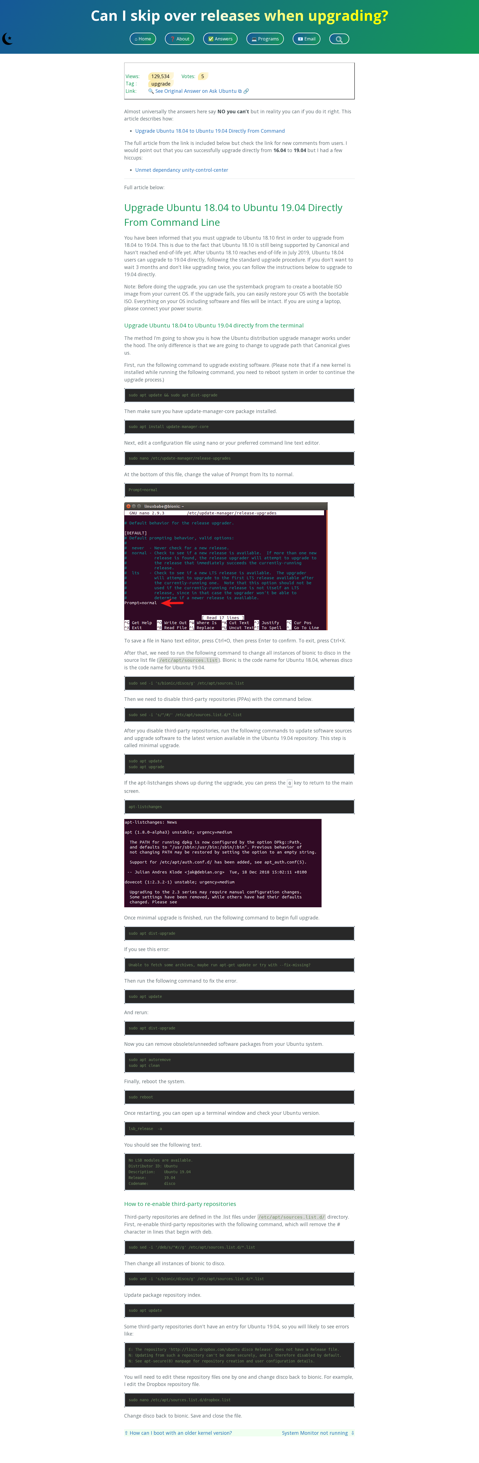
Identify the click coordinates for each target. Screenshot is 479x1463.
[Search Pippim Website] (339, 39)
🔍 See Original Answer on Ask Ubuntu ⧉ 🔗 (198, 91)
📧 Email (306, 39)
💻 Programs (265, 39)
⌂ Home (143, 39)
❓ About (179, 39)
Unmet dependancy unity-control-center (181, 169)
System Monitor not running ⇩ (318, 1432)
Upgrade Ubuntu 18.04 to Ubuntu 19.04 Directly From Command (210, 130)
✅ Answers (220, 39)
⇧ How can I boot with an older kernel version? (178, 1432)
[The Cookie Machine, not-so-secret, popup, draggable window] (471, 39)
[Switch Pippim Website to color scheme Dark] (7, 39)
